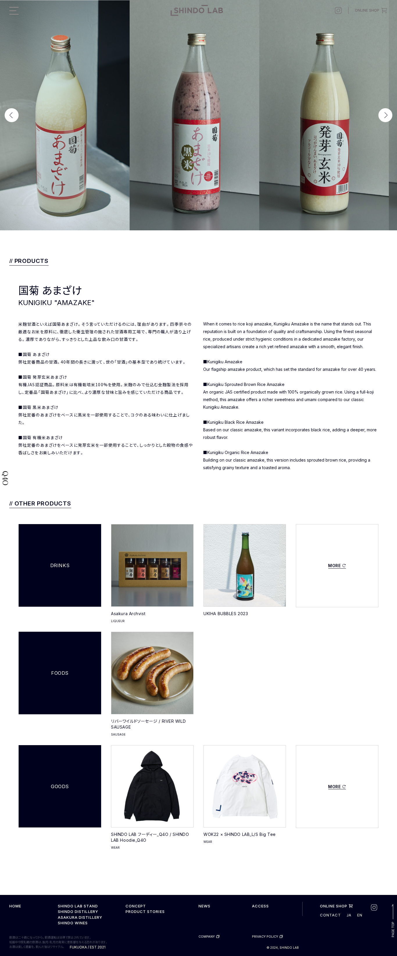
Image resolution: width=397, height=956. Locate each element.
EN (359, 915)
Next (387, 115)
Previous (9, 115)
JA (348, 915)
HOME (15, 906)
